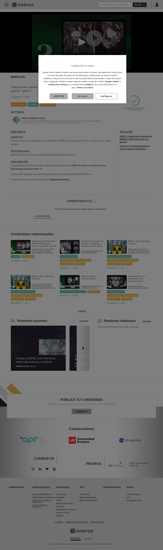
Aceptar (59, 96)
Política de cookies (85, 87)
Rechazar (82, 96)
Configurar (106, 96)
